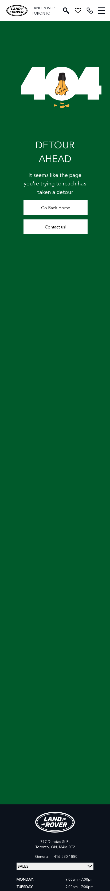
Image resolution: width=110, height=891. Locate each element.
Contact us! (55, 227)
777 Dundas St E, (55, 841)
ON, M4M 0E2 (63, 847)
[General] (90, 10)
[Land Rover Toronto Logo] (17, 10)
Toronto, (43, 847)
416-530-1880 (65, 856)
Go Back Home (55, 208)
